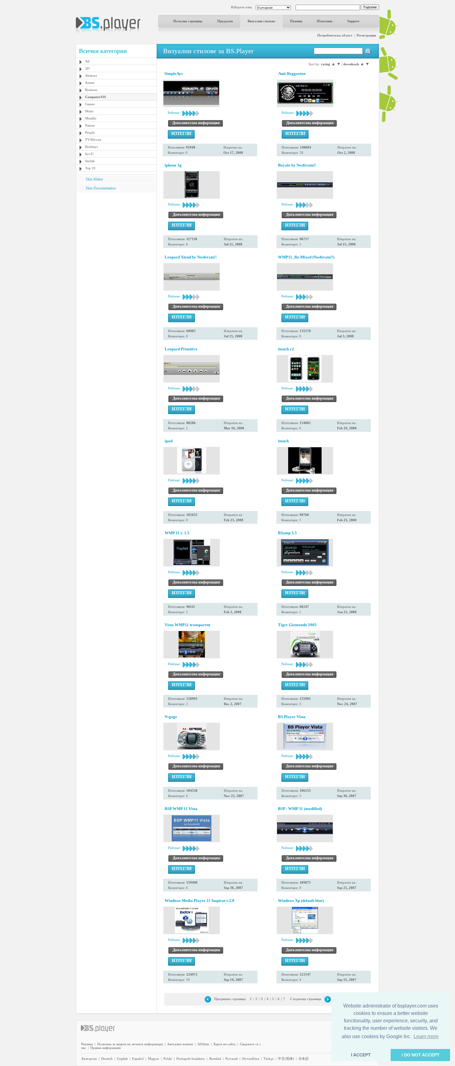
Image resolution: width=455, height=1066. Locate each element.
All (87, 61)
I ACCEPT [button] (361, 1054)
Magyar (153, 1058)
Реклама (87, 1044)
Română (215, 1058)
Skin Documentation (101, 188)
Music (89, 111)
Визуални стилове (261, 21)
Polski (167, 1058)
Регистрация (366, 35)
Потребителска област (334, 35)
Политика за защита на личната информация (130, 1044)
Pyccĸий (231, 1058)
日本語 (303, 1058)
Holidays (91, 147)
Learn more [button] (426, 1036)
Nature (90, 125)
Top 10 (90, 168)
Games (90, 104)
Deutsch (107, 1058)
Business (91, 90)
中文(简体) (286, 1058)
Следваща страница (305, 999)
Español (138, 1058)
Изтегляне (324, 21)
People (90, 132)
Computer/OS (95, 97)
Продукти (225, 21)
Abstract (91, 75)
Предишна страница (230, 999)
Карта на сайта (225, 1044)
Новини (296, 21)
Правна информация (105, 1048)
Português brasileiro (190, 1058)
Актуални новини (180, 1044)
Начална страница (187, 21)
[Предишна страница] (208, 999)
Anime (90, 82)
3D (87, 68)
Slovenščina (250, 1058)
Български (89, 1058)
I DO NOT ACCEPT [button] (420, 1054)
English (122, 1058)
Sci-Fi (89, 154)
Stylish (90, 161)
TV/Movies (93, 139)
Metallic (91, 118)
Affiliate (203, 1044)
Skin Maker (94, 179)
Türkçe (268, 1058)
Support (353, 21)
